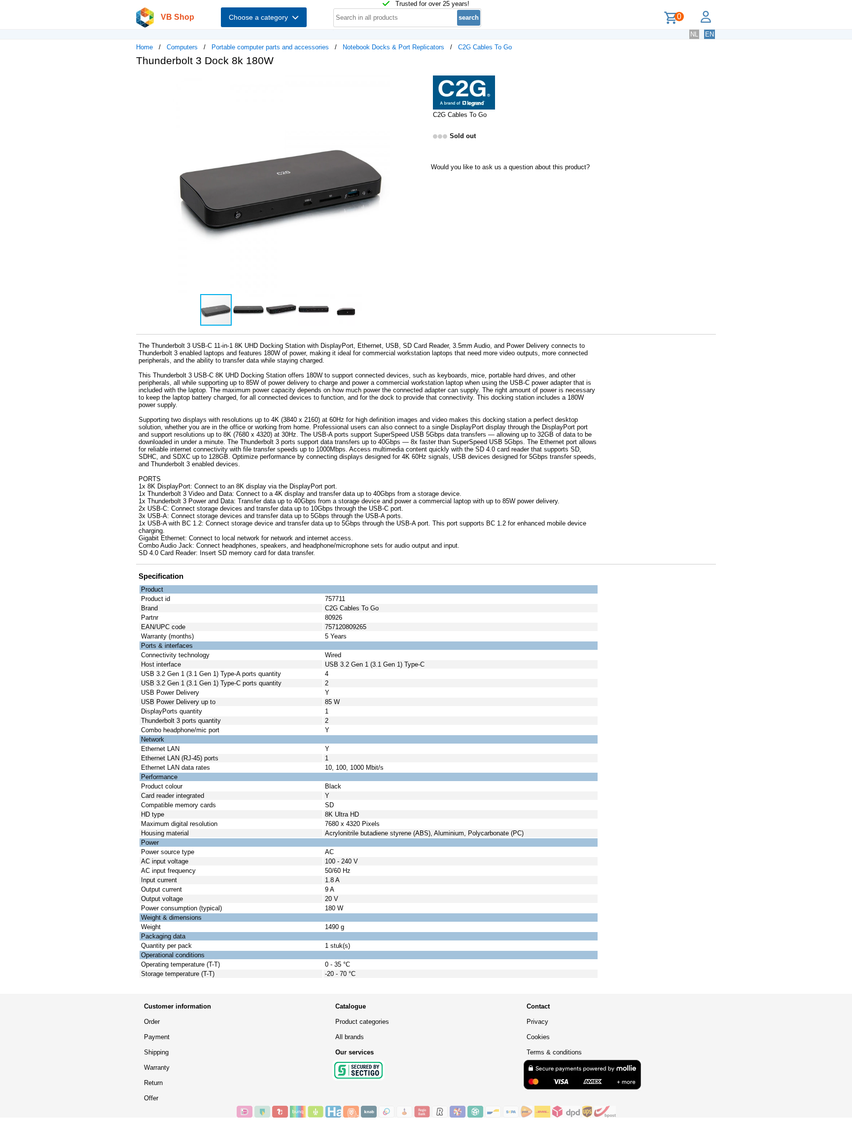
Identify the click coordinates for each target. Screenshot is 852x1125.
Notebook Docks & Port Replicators (393, 47)
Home (144, 47)
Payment (157, 1037)
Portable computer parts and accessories (270, 47)
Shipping (156, 1052)
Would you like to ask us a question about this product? (510, 167)
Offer (151, 1098)
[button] (417, 84)
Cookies (538, 1037)
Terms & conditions (554, 1052)
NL (694, 34)
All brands (349, 1037)
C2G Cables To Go (485, 47)
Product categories (362, 1021)
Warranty (157, 1067)
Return (153, 1083)
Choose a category (260, 17)
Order (152, 1021)
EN (709, 34)
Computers (182, 47)
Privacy (537, 1021)
